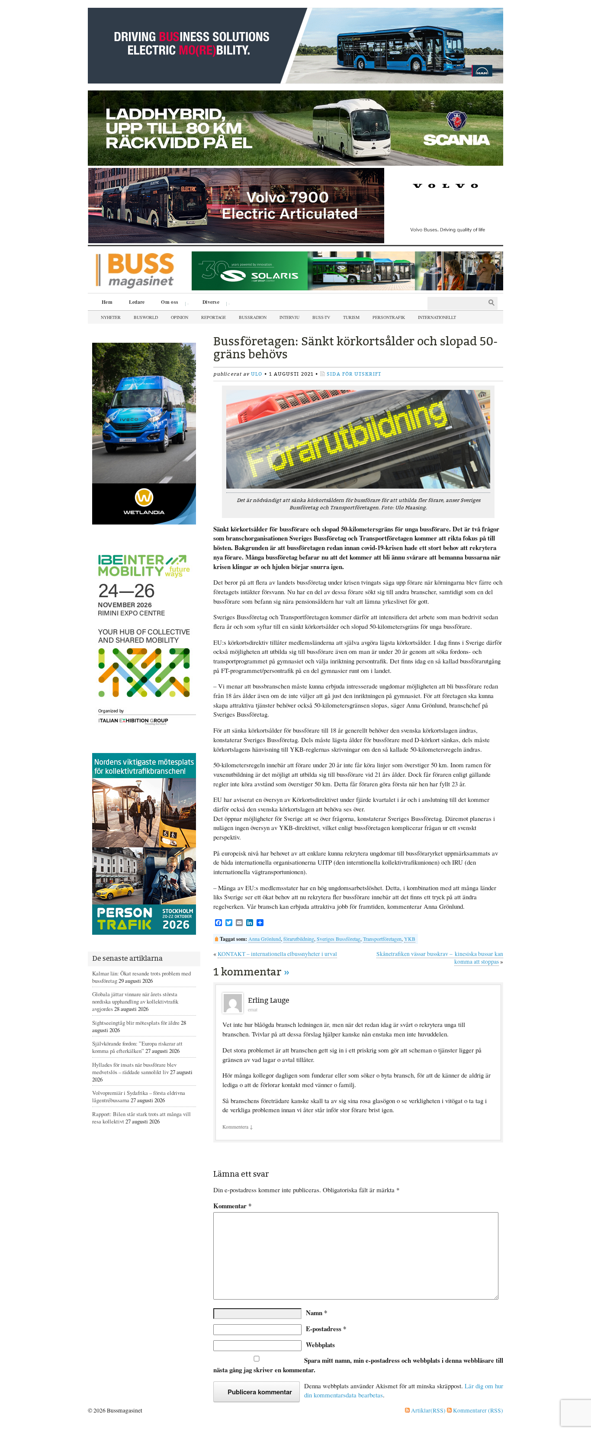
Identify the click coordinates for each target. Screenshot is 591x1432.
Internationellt (437, 317)
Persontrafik (389, 317)
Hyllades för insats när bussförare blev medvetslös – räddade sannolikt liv (134, 1068)
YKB (409, 938)
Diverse (207, 303)
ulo (256, 374)
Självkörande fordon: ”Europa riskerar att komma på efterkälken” (137, 1047)
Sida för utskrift (354, 374)
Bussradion (253, 317)
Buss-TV (321, 317)
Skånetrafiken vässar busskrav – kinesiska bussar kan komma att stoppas (439, 957)
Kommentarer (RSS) (477, 1410)
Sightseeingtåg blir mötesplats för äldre (136, 1023)
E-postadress (326, 1328)
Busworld (146, 317)
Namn (316, 1312)
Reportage (213, 317)
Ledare (137, 302)
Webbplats (320, 1344)
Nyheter (111, 317)
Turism (351, 317)
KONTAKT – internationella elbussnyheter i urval (277, 954)
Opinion (179, 317)
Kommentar (232, 1205)
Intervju (289, 317)
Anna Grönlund (264, 938)
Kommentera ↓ (237, 1126)
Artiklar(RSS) (428, 1410)
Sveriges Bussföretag (338, 938)
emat (252, 1009)
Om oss (166, 303)
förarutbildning (298, 938)
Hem (107, 302)
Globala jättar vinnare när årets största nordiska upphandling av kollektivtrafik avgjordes (135, 1001)
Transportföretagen (382, 938)
